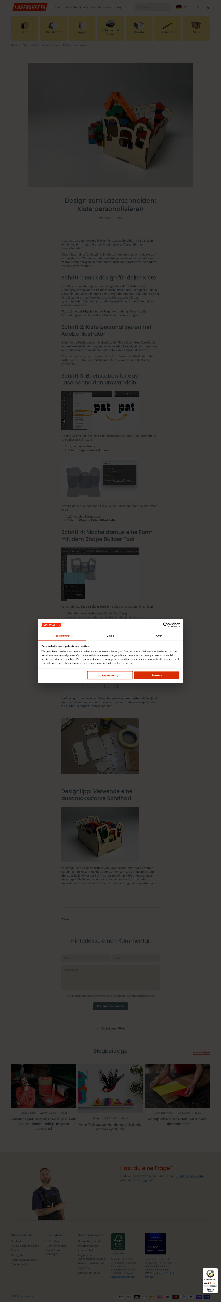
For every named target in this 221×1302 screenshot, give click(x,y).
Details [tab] (111, 635)
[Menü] (216, 1270)
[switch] (210, 1290)
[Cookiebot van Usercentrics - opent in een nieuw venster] (165, 625)
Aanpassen (108, 675)
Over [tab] (159, 635)
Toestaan (157, 675)
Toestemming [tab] (62, 635)
